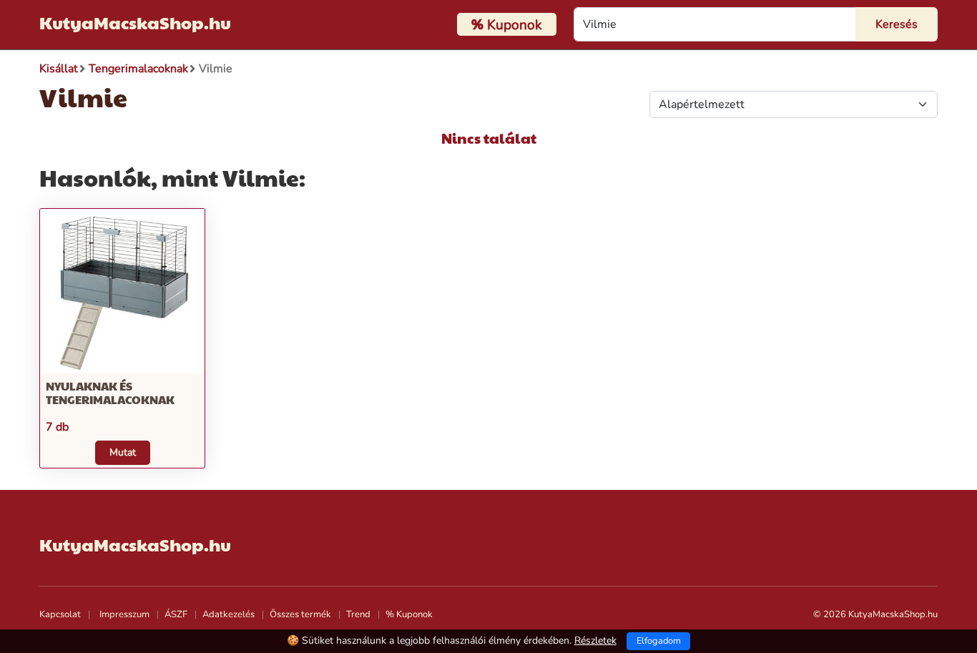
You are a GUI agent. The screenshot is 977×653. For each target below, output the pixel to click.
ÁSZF (176, 614)
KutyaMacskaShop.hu (135, 22)
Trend (358, 614)
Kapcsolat (60, 614)
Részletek (595, 640)
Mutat (122, 452)
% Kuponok (409, 614)
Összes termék (300, 614)
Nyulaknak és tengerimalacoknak (110, 393)
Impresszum (124, 614)
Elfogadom (659, 640)
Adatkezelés (228, 614)
